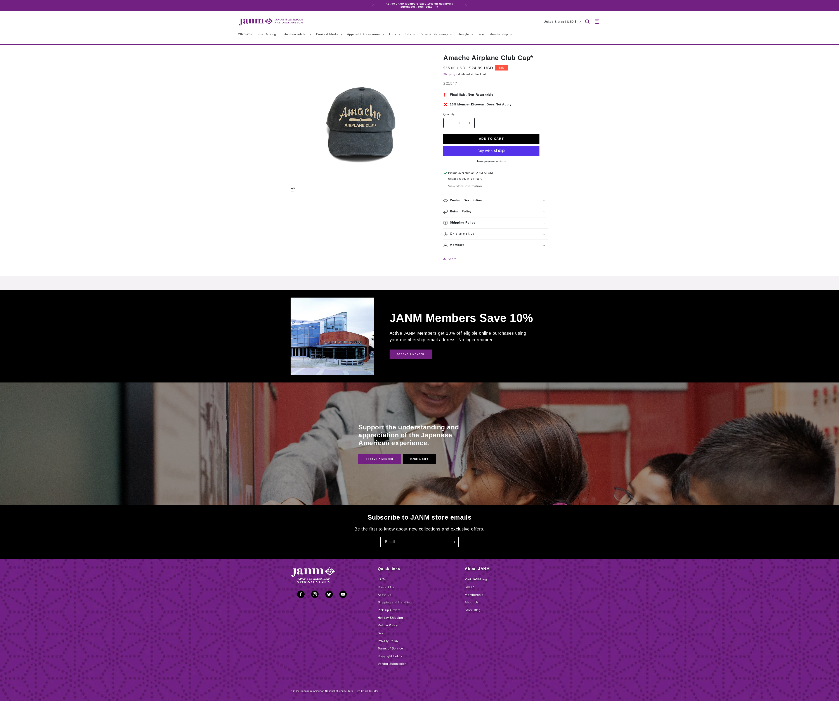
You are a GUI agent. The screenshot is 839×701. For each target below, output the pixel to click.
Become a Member (379, 459)
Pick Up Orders (389, 610)
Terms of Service (390, 648)
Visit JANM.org (476, 579)
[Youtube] (343, 595)
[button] (587, 21)
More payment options (491, 161)
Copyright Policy (390, 656)
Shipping (449, 74)
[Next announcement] (466, 5)
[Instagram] (315, 595)
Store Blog (472, 610)
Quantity (449, 114)
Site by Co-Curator (367, 691)
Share (452, 259)
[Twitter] (329, 595)
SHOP (469, 587)
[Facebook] (301, 595)
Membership (474, 594)
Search (383, 633)
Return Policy (388, 625)
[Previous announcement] (373, 5)
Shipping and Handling (395, 602)
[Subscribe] (453, 542)
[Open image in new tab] (293, 190)
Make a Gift (419, 459)
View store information (465, 186)
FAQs (382, 579)
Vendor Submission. (393, 663)
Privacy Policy (388, 640)
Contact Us (386, 587)
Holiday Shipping (390, 617)
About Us (385, 594)
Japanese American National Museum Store (327, 691)
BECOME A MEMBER (410, 354)
